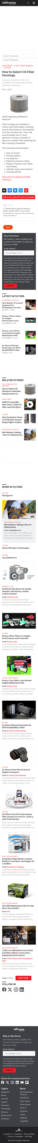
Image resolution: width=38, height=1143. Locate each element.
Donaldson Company (15, 867)
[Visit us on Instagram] (16, 989)
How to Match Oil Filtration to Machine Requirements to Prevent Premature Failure (11, 391)
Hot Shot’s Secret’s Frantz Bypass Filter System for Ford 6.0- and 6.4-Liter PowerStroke (18, 816)
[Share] (10, 190)
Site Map (28, 1137)
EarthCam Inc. (12, 597)
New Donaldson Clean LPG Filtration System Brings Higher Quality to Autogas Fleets (12, 420)
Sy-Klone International (16, 731)
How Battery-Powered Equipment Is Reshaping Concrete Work (12, 305)
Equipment (7, 66)
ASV (8, 912)
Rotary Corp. (12, 642)
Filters (7, 68)
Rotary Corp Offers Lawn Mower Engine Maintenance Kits (11, 333)
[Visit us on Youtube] (22, 1082)
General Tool (8, 586)
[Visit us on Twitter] (10, 989)
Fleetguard (7, 495)
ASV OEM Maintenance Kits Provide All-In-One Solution (18, 907)
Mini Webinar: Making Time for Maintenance (12, 433)
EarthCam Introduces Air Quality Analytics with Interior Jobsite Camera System (16, 591)
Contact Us (7, 1134)
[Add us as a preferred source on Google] (26, 190)
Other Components (10, 678)
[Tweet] (21, 190)
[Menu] (34, 3)
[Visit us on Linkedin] (22, 989)
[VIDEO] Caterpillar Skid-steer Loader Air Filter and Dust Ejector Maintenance (12, 404)
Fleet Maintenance (23, 66)
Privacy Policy (24, 282)
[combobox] (19, 56)
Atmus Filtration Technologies (15, 548)
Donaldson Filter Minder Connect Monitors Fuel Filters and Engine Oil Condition (18, 861)
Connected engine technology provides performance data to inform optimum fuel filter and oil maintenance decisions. (19, 872)
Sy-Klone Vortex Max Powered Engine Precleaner (16, 771)
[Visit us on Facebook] (4, 989)
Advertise (18, 1134)
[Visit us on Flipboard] (26, 1082)
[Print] (4, 190)
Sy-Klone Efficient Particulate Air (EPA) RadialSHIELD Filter (11, 347)
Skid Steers (6, 399)
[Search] (28, 3)
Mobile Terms (9, 282)
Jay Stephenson (9, 558)
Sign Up (10, 286)
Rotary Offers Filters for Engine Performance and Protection (11, 318)
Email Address (10, 249)
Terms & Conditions (15, 1137)
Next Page (23, 978)
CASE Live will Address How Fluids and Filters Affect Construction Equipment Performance (17, 952)
